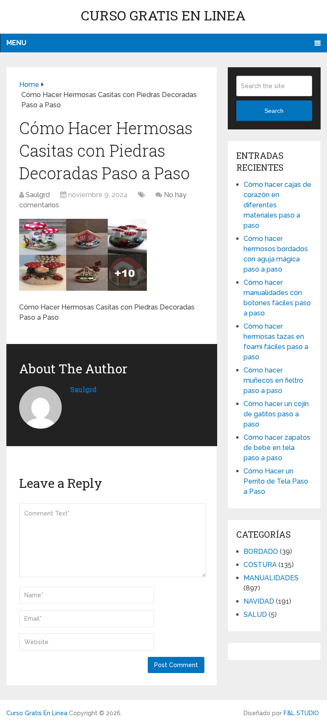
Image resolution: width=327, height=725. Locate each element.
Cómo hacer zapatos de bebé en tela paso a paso (277, 447)
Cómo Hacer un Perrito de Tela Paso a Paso (276, 481)
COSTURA (260, 565)
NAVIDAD (259, 601)
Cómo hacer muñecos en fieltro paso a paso (273, 380)
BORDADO (261, 551)
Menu (16, 43)
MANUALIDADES (271, 578)
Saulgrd (38, 195)
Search (274, 110)
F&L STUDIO (301, 713)
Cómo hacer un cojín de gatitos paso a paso (276, 414)
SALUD (255, 614)
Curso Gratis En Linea (163, 15)
